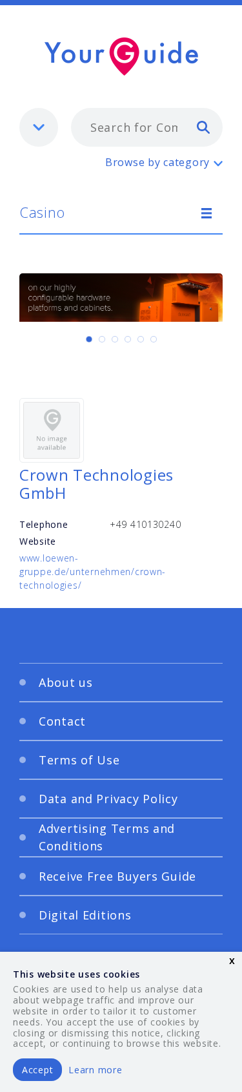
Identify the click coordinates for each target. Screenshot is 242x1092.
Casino (42, 212)
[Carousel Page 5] (140, 339)
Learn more (95, 1070)
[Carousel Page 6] (153, 339)
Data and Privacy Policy (108, 798)
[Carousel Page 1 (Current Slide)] (89, 339)
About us (66, 682)
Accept (37, 1070)
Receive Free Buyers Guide (117, 876)
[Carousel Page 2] (102, 339)
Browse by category (157, 162)
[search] (203, 126)
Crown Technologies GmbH (96, 484)
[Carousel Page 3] (115, 339)
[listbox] (38, 127)
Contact (62, 721)
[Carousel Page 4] (128, 339)
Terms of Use (79, 760)
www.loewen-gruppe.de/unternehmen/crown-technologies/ (92, 571)
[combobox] (147, 127)
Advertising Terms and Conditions (107, 837)
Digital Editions (85, 915)
